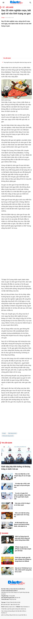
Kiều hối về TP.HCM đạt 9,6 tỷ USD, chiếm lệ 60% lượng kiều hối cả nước (23, 570)
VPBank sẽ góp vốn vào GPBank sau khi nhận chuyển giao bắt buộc (23, 548)
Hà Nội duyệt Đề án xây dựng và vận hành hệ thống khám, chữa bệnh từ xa (21, 524)
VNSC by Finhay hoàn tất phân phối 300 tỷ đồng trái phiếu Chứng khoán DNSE (22, 538)
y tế (16, 314)
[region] (16, 42)
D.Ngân (3, 17)
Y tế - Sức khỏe (7, 7)
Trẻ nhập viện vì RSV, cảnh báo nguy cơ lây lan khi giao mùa (22, 485)
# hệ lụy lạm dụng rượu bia (7, 435)
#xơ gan (4, 433)
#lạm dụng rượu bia (12, 433)
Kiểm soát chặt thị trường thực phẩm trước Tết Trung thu (21, 514)
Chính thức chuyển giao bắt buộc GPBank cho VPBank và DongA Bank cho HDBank (23, 559)
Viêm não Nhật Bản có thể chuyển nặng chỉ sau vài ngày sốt (22, 475)
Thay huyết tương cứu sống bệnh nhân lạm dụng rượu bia (17, 62)
